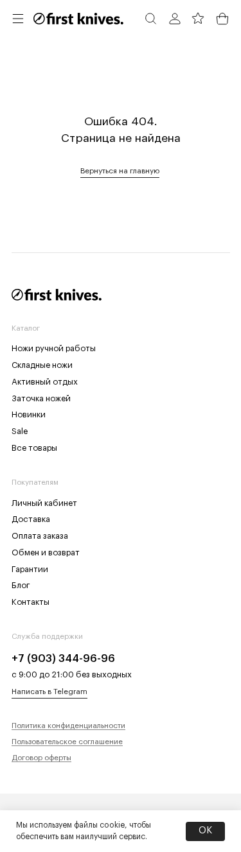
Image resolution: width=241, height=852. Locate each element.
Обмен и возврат (46, 552)
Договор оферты (41, 757)
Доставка (31, 519)
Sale (20, 431)
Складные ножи (42, 365)
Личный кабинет (44, 503)
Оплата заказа (40, 536)
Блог (21, 585)
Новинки (29, 414)
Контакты (30, 602)
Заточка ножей (41, 398)
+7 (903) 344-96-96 (63, 659)
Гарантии (30, 569)
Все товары (34, 448)
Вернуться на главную (119, 171)
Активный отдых (45, 382)
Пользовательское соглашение (67, 741)
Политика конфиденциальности (68, 725)
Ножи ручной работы (54, 348)
